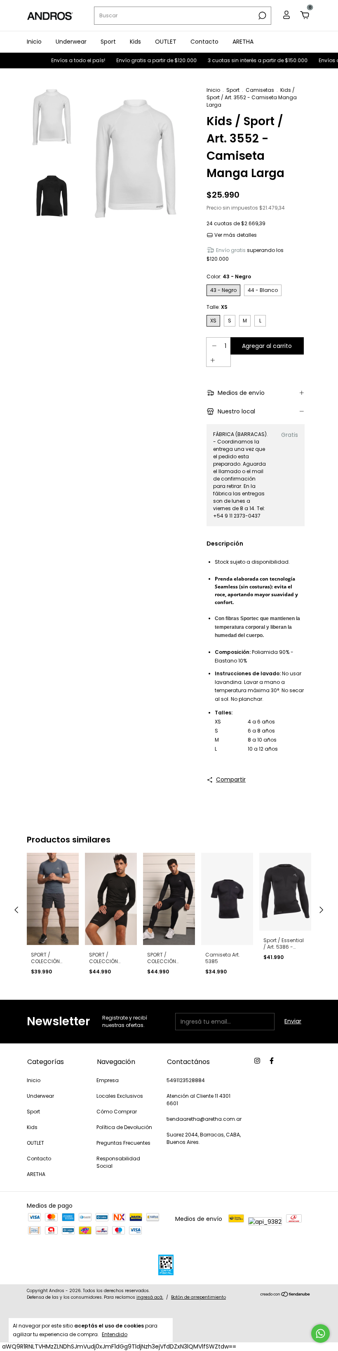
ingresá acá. (149, 1297)
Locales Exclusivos (119, 1095)
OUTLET (165, 41)
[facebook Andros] (271, 1061)
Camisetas (260, 89)
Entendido (114, 1334)
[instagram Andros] (257, 1061)
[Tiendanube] (285, 1295)
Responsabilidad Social (118, 1162)
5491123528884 (186, 1080)
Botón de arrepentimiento (198, 1297)
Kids (135, 41)
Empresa (107, 1080)
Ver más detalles (235, 234)
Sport (108, 41)
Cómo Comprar (116, 1111)
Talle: (217, 306)
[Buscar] (261, 15)
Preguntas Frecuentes (123, 1142)
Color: (229, 276)
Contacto (204, 41)
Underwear (71, 41)
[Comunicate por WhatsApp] (320, 1333)
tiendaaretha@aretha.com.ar (204, 1118)
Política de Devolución (124, 1127)
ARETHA (243, 41)
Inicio (34, 41)
